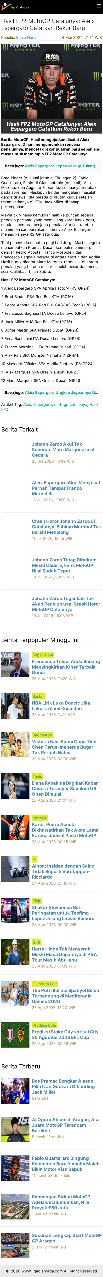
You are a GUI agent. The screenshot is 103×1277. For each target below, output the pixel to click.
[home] (15, 8)
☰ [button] (99, 6)
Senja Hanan (27, 37)
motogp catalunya (70, 404)
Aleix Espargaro (37, 404)
